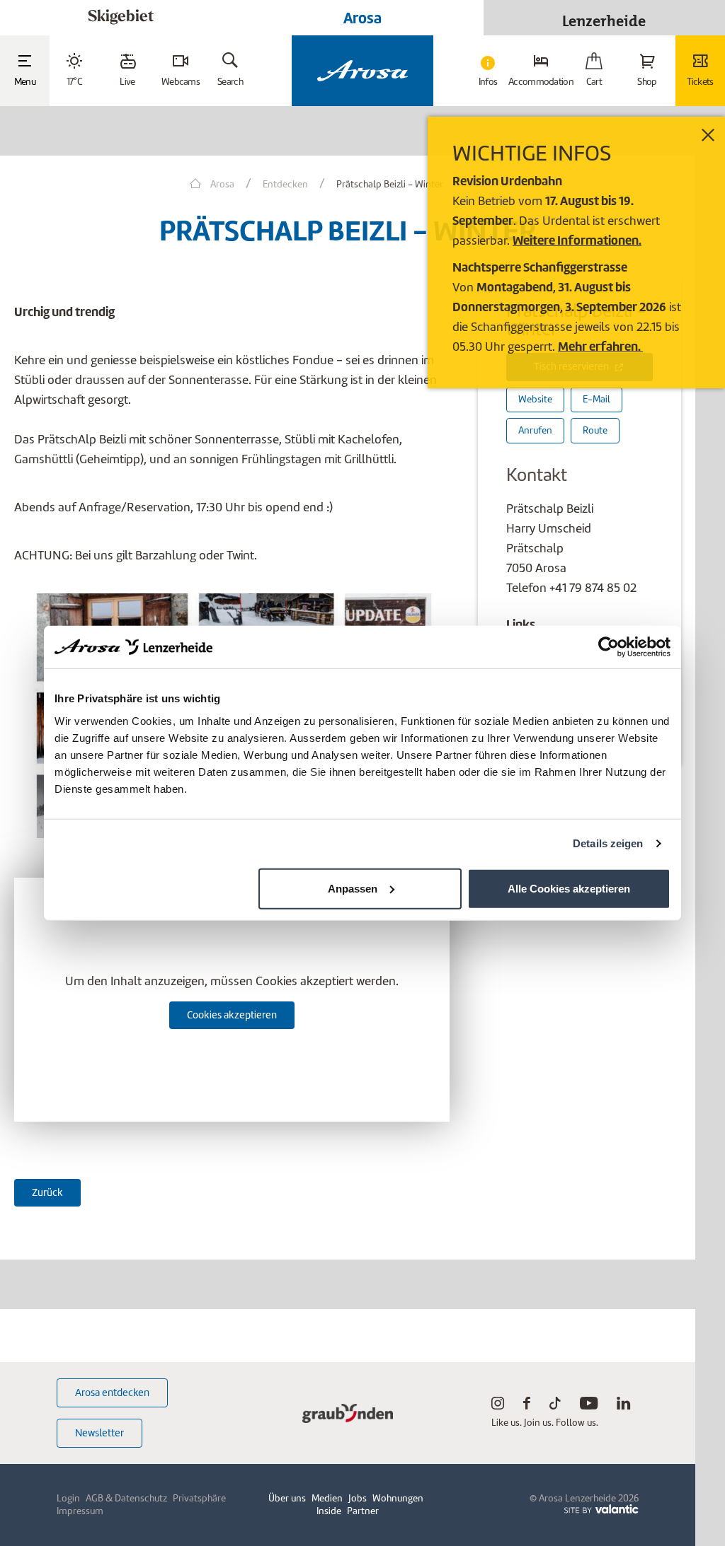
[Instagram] (497, 1406)
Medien (327, 1498)
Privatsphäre (199, 1498)
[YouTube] (589, 1406)
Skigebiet (121, 17)
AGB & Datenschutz (126, 1498)
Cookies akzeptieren (232, 1015)
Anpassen (352, 888)
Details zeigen (608, 843)
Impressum (80, 1511)
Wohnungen (397, 1498)
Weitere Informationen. (577, 240)
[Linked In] (623, 1406)
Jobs (357, 1498)
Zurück (47, 1192)
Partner (363, 1511)
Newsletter (99, 1432)
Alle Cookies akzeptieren (569, 888)
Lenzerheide (604, 17)
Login (68, 1498)
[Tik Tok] (555, 1406)
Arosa (362, 18)
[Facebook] (526, 1406)
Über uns (287, 1498)
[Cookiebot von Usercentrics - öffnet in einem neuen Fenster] (608, 647)
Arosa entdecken (112, 1392)
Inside (328, 1511)
